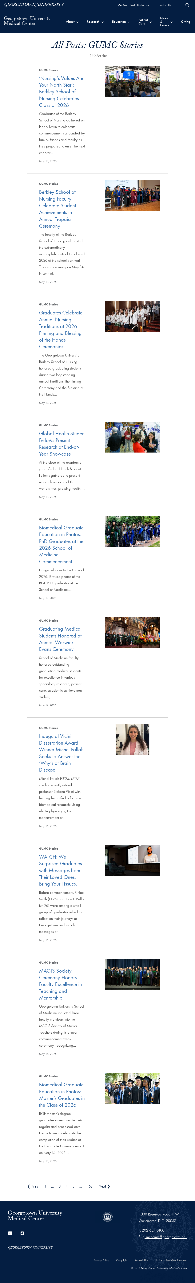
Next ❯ (104, 1186)
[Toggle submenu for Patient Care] (151, 21)
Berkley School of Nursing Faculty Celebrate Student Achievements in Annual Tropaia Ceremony (57, 209)
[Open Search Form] (187, 5)
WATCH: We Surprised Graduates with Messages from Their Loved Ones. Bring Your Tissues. (60, 870)
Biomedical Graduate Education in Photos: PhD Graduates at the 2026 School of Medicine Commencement (61, 544)
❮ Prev (32, 1186)
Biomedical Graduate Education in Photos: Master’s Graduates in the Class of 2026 (62, 1094)
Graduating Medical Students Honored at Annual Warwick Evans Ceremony (60, 638)
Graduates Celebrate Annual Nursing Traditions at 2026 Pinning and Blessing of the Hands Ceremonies (60, 329)
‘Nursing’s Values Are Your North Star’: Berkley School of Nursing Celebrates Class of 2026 (61, 91)
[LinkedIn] (10, 1233)
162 (90, 1186)
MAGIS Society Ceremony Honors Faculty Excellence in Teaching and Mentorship (60, 984)
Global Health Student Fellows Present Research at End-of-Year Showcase (62, 443)
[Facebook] (22, 1233)
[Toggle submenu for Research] (103, 21)
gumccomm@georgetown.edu (164, 1236)
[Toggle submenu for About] (77, 21)
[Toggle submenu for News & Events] (171, 21)
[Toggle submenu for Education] (129, 21)
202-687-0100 (153, 1230)
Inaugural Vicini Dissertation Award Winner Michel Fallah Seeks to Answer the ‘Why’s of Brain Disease (61, 753)
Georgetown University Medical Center (27, 22)
